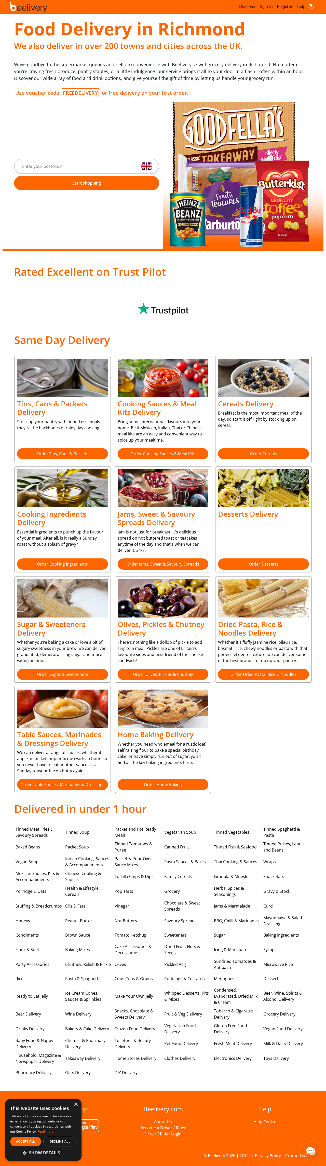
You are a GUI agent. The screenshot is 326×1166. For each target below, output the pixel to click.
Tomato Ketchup (131, 935)
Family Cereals (178, 876)
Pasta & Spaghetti (82, 978)
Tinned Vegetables (231, 832)
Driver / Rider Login (163, 1134)
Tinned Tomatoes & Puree (133, 847)
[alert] (43, 1130)
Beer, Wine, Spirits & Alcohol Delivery (282, 996)
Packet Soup (77, 847)
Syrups (270, 949)
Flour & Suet (27, 949)
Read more (45, 1131)
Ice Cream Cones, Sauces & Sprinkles (83, 996)
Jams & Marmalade (232, 906)
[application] (311, 1151)
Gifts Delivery (78, 1072)
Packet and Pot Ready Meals (135, 832)
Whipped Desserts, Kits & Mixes (186, 996)
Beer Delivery (28, 1014)
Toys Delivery (276, 1058)
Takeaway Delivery (82, 1058)
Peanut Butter (78, 921)
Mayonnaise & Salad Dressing (282, 921)
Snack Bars (273, 876)
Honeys (23, 921)
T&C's (245, 1155)
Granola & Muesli (230, 876)
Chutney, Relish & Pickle (88, 964)
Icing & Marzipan (230, 949)
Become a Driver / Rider (163, 1128)
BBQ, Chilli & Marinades (236, 921)
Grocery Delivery (279, 1014)
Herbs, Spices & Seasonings (229, 891)
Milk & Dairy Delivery (283, 1043)
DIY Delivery (126, 1072)
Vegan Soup (27, 862)
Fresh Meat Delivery (233, 1043)
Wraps (269, 862)
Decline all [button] (60, 1141)
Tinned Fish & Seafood (235, 847)
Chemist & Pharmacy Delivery (85, 1043)
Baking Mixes (77, 949)
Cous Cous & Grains (134, 978)
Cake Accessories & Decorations (133, 949)
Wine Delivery (78, 1014)
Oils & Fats (75, 906)
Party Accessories (32, 964)
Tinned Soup (77, 832)
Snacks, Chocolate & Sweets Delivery (134, 1014)
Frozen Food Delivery (135, 1029)
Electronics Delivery (233, 1058)
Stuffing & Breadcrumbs (39, 906)
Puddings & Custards (184, 978)
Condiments (27, 935)
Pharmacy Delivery (33, 1072)
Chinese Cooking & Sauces (83, 876)
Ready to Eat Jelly (32, 996)
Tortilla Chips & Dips (134, 876)
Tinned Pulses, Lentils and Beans (284, 847)
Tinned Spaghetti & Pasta (281, 832)
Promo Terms (298, 1155)
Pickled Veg (175, 964)
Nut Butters (126, 921)
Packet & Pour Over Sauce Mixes (133, 862)
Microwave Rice (278, 964)
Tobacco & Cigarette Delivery (233, 1014)
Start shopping (86, 183)
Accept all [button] (25, 1141)
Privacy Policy (268, 1155)
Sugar (219, 935)
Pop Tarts (124, 891)
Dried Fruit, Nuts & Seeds (182, 949)
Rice (19, 978)
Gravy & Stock (276, 891)
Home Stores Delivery (135, 1058)
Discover (247, 6)
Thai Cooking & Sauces (235, 862)
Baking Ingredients (281, 935)
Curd (268, 906)
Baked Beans (28, 847)
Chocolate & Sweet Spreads (182, 906)
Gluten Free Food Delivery (230, 1029)
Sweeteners (175, 935)
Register (285, 6)
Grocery (172, 891)
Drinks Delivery (30, 1029)
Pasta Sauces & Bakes (185, 862)
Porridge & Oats (31, 891)
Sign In (266, 6)
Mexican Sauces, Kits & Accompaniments (37, 876)
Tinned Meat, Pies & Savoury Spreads (34, 832)
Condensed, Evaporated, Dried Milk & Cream (235, 996)
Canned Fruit (176, 847)
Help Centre (264, 1121)
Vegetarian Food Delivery (180, 1029)
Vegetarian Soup (180, 832)
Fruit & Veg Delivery (183, 1014)
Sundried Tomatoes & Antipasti (235, 964)
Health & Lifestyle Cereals (82, 891)
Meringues (224, 978)
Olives (120, 964)
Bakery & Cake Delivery (87, 1029)
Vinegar (122, 906)
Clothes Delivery (179, 1058)
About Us (163, 1121)
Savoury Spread (179, 921)
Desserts (271, 978)
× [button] (76, 1104)
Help (302, 6)
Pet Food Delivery (181, 1043)
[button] (43, 1153)
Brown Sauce (77, 935)
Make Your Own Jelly (134, 996)
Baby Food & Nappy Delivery (34, 1043)
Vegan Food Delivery (283, 1029)
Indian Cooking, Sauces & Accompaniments (87, 862)
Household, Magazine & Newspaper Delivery (38, 1058)
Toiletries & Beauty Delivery (133, 1043)
